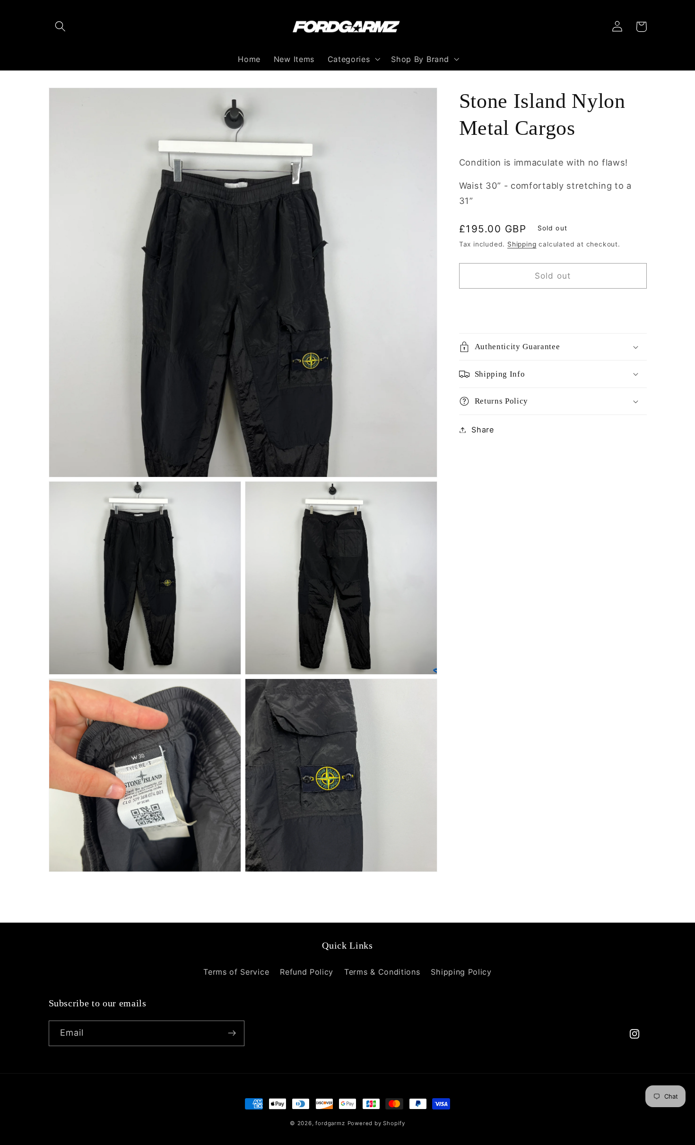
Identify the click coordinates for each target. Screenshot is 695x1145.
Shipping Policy (461, 972)
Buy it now (553, 307)
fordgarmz (330, 1123)
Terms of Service (236, 972)
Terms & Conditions (382, 972)
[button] (61, 27)
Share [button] (482, 429)
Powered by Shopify (377, 1123)
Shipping (521, 244)
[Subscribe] (232, 1033)
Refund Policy (306, 972)
